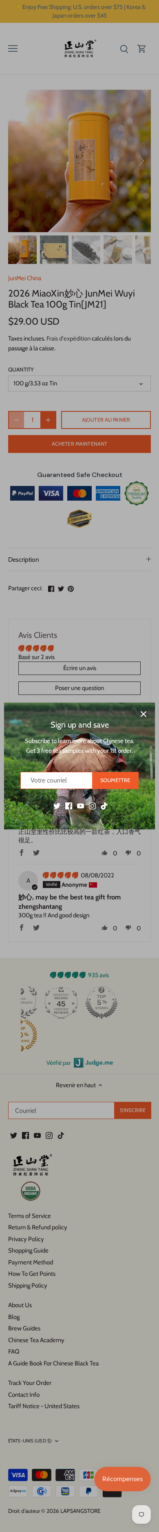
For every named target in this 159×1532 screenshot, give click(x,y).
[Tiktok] (104, 805)
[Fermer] (143, 714)
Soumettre (115, 780)
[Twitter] (56, 805)
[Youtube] (80, 805)
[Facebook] (68, 805)
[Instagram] (92, 805)
